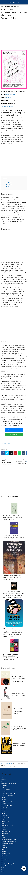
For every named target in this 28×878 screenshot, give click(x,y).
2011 (2, 777)
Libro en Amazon (14, 434)
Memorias (4, 847)
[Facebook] (3, 453)
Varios (3, 872)
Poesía (3, 862)
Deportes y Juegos (6, 801)
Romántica (4, 866)
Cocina (3, 797)
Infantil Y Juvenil (5, 831)
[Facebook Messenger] (7, 453)
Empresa (3, 809)
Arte (2, 781)
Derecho (3, 803)
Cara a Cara (21, 461)
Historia (3, 823)
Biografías (4, 785)
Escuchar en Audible (7, 106)
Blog (2, 787)
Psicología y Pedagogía (7, 864)
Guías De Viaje (5, 821)
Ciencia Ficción (5, 789)
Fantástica (4, 815)
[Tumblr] (23, 453)
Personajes (9, 182)
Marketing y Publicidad (7, 843)
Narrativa (3, 851)
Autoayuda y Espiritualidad (8, 783)
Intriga (3, 835)
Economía (4, 807)
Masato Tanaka (10, 94)
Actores (3, 779)
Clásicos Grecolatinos (7, 795)
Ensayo (8, 97)
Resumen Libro (14, 2)
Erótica (3, 813)
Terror (3, 870)
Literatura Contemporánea (8, 841)
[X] (11, 453)
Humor (3, 827)
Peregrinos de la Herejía (7, 461)
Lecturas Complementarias (8, 839)
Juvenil (3, 837)
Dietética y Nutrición (6, 805)
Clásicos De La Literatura (8, 793)
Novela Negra (5, 860)
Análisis (8, 187)
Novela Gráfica (5, 858)
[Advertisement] (14, 34)
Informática (4, 833)
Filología (3, 819)
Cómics (3, 799)
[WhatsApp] (19, 453)
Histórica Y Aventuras (7, 825)
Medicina (3, 845)
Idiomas (3, 829)
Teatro (3, 868)
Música (3, 849)
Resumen (8, 184)
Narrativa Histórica (6, 853)
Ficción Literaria (5, 817)
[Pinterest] (15, 453)
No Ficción (4, 855)
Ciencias (3, 791)
